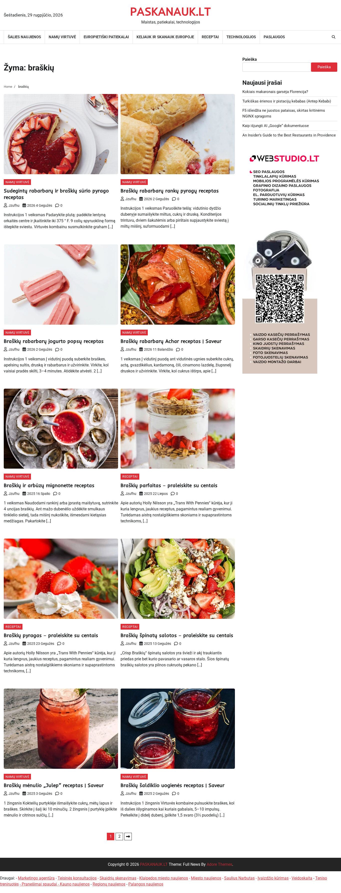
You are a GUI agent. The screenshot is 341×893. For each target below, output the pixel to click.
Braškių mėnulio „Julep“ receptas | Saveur (54, 785)
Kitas (128, 836)
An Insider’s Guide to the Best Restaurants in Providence (289, 135)
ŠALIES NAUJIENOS (24, 37)
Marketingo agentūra (36, 878)
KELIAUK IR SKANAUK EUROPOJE (165, 37)
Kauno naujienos (75, 884)
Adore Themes (219, 864)
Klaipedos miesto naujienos (163, 878)
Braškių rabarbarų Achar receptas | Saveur (171, 341)
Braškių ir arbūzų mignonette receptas (49, 485)
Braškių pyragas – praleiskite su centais (51, 635)
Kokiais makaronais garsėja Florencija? (275, 91)
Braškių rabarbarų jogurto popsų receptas (54, 341)
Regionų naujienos (109, 884)
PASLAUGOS (274, 37)
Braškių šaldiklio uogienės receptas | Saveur (172, 785)
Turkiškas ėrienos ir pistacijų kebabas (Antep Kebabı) (286, 101)
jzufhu (13, 205)
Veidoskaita (302, 878)
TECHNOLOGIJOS (241, 37)
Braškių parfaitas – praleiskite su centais (169, 485)
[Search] (333, 37)
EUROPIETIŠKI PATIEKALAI (106, 37)
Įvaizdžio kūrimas (273, 878)
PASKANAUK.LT (170, 11)
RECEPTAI (210, 37)
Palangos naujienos (145, 884)
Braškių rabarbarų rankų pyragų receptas (170, 190)
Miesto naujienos (206, 878)
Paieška (249, 59)
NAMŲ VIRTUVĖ (62, 37)
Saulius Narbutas (239, 878)
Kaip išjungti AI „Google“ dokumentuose (275, 125)
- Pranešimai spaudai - (40, 884)
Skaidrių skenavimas (118, 878)
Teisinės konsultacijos (77, 878)
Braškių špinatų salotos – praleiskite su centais (177, 635)
